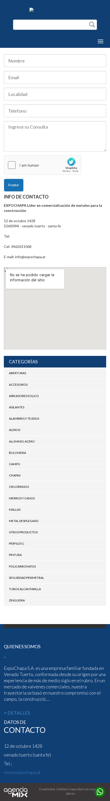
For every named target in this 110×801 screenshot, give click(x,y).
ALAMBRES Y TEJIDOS (24, 418)
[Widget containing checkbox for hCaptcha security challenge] (42, 165)
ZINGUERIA (17, 600)
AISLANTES (16, 407)
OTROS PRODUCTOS (23, 532)
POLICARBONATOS (22, 566)
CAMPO (14, 464)
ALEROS (14, 430)
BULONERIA (17, 453)
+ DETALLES (17, 713)
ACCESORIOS (18, 384)
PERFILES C (16, 543)
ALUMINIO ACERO (22, 441)
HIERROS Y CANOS (22, 498)
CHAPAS (14, 475)
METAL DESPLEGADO (24, 521)
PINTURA (15, 555)
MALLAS (14, 509)
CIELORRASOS (19, 487)
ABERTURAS (17, 373)
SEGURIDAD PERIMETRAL (26, 578)
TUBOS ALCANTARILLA (25, 589)
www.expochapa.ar (22, 772)
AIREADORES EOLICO (24, 396)
